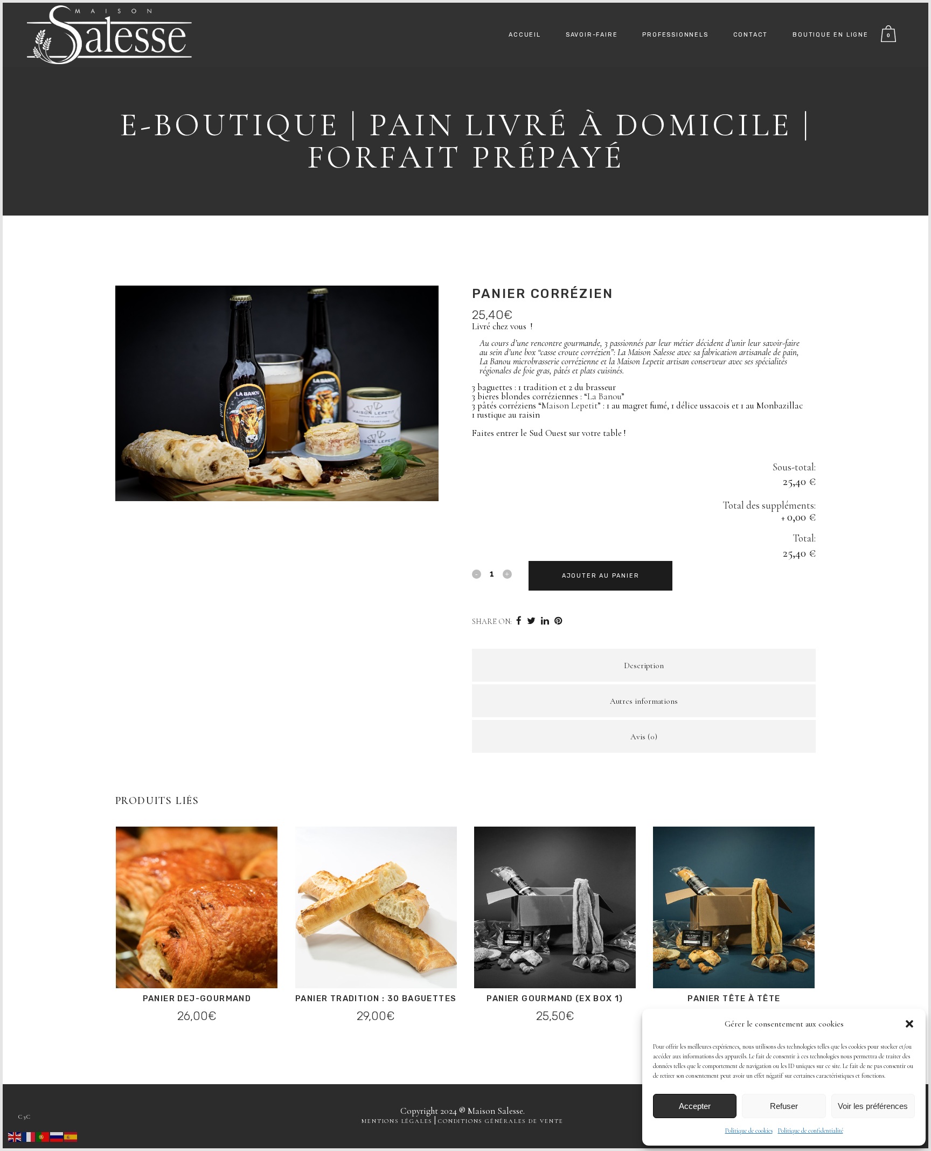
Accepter (695, 1106)
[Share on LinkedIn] (545, 621)
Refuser (784, 1106)
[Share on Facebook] (519, 621)
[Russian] (57, 1135)
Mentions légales (397, 1121)
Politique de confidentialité (810, 1130)
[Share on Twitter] (531, 621)
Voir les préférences (873, 1106)
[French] (29, 1135)
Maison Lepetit (569, 405)
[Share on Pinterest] (558, 621)
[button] (909, 1023)
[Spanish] (71, 1135)
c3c (24, 1116)
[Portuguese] (43, 1135)
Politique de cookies (749, 1130)
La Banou (604, 396)
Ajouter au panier (601, 575)
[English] (15, 1135)
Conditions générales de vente (500, 1121)
